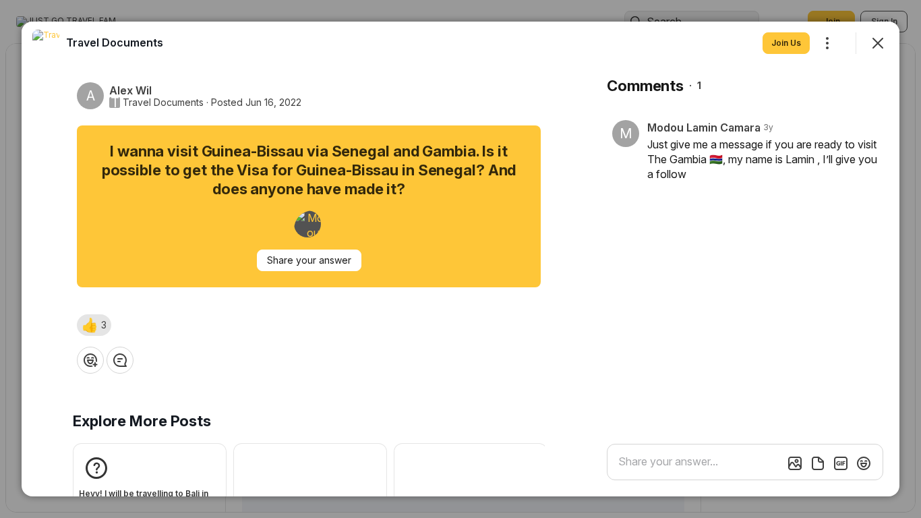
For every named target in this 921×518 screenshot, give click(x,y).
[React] (90, 360)
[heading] (114, 42)
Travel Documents (163, 102)
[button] (94, 325)
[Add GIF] (841, 463)
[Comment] (120, 360)
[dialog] (460, 259)
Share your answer (309, 260)
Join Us (786, 43)
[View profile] (45, 43)
